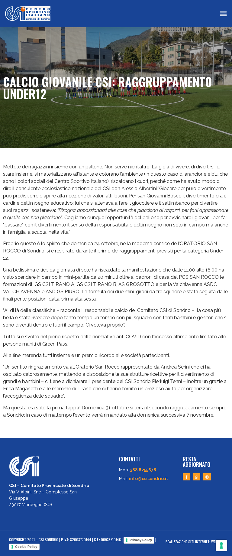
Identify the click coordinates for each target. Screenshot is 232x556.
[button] (223, 13)
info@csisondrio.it (148, 478)
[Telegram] (207, 476)
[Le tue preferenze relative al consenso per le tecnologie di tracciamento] (221, 545)
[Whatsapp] (196, 476)
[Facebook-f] (186, 476)
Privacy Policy (141, 540)
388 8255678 (143, 469)
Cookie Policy (26, 547)
